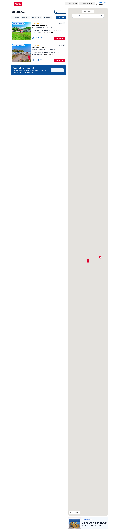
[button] (88, 260)
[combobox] (66, 3)
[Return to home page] (18, 4)
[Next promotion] (107, 523)
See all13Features (49, 33)
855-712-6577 (101, 4)
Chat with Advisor (57, 70)
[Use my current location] (102, 16)
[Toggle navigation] (12, 3)
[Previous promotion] (69, 523)
